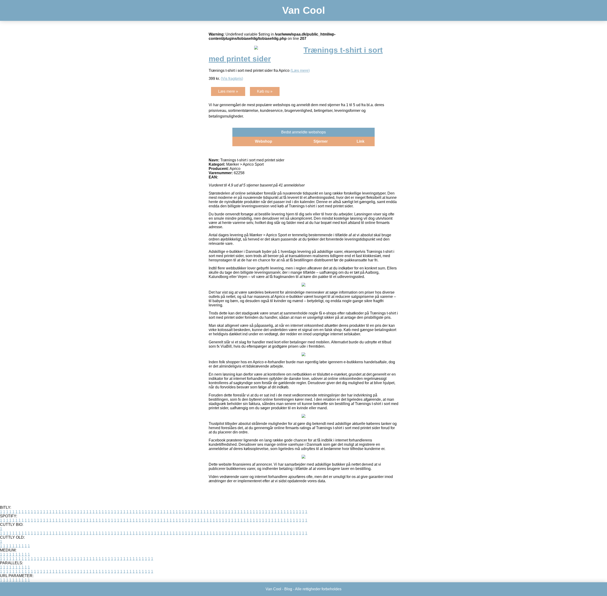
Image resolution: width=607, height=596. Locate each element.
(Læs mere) (300, 70)
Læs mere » (228, 91)
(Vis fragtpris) (232, 79)
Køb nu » (264, 91)
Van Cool (303, 10)
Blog (288, 589)
